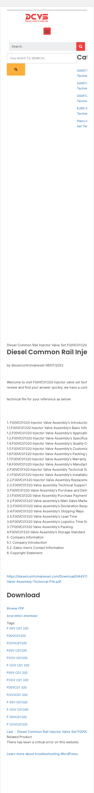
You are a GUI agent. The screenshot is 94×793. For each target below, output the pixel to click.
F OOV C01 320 (18, 665)
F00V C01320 (17, 650)
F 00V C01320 (17, 702)
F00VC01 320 (17, 687)
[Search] (80, 46)
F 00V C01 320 (17, 628)
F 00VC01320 (17, 717)
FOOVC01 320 (17, 695)
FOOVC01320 (17, 643)
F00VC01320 (16, 635)
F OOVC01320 (17, 724)
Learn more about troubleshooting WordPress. (42, 754)
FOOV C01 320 (17, 680)
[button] (47, 31)
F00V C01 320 (17, 672)
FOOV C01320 (17, 658)
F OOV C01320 (17, 709)
